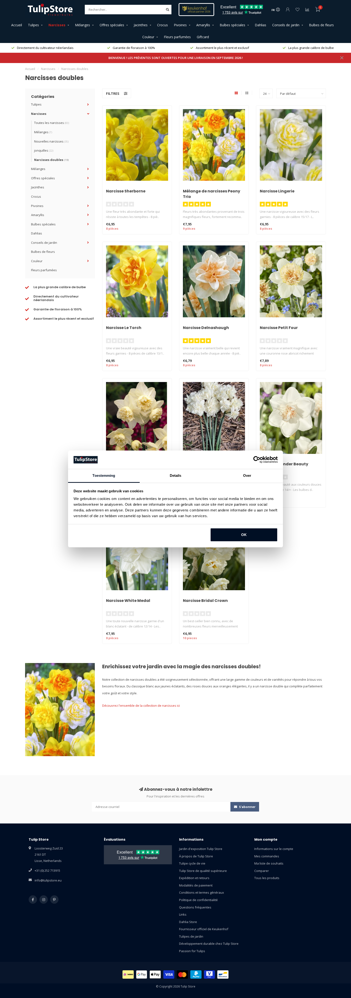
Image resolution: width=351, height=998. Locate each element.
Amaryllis (203, 25)
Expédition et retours (194, 878)
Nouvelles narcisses (51, 141)
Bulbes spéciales (232, 25)
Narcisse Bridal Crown (205, 600)
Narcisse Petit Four (279, 327)
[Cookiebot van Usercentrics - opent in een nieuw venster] (257, 459)
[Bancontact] (223, 974)
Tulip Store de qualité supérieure (203, 871)
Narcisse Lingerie (277, 191)
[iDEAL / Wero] (128, 974)
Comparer (261, 871)
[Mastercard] (182, 974)
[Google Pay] (141, 974)
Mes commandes (266, 856)
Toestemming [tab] (103, 475)
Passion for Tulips (192, 951)
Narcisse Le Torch (123, 327)
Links (182, 914)
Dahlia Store (188, 922)
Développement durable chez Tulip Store (209, 943)
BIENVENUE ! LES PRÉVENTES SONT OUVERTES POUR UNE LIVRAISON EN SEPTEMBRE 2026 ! (175, 58)
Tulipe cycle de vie (192, 863)
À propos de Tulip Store (196, 856)
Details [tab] (175, 475)
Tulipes (33, 25)
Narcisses (56, 25)
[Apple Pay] (155, 974)
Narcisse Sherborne (125, 191)
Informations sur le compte (273, 849)
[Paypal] (196, 974)
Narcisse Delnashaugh (206, 327)
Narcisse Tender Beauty (284, 464)
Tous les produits (266, 878)
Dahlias (260, 25)
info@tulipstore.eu (48, 880)
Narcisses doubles (51, 160)
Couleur (148, 37)
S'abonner (246, 807)
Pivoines (180, 25)
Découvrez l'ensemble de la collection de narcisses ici (141, 705)
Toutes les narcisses (51, 123)
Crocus (162, 25)
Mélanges (82, 25)
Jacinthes (141, 25)
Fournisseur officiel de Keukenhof (203, 929)
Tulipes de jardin (191, 936)
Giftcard (203, 37)
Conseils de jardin (285, 25)
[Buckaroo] (209, 974)
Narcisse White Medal (128, 600)
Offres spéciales (112, 25)
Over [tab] (247, 475)
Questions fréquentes (195, 907)
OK (244, 535)
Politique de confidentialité (198, 900)
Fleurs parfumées (177, 37)
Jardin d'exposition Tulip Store (200, 849)
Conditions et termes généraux (201, 892)
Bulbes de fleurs (321, 25)
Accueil (16, 25)
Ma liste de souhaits (268, 863)
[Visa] (169, 974)
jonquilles (43, 150)
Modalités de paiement (196, 885)
